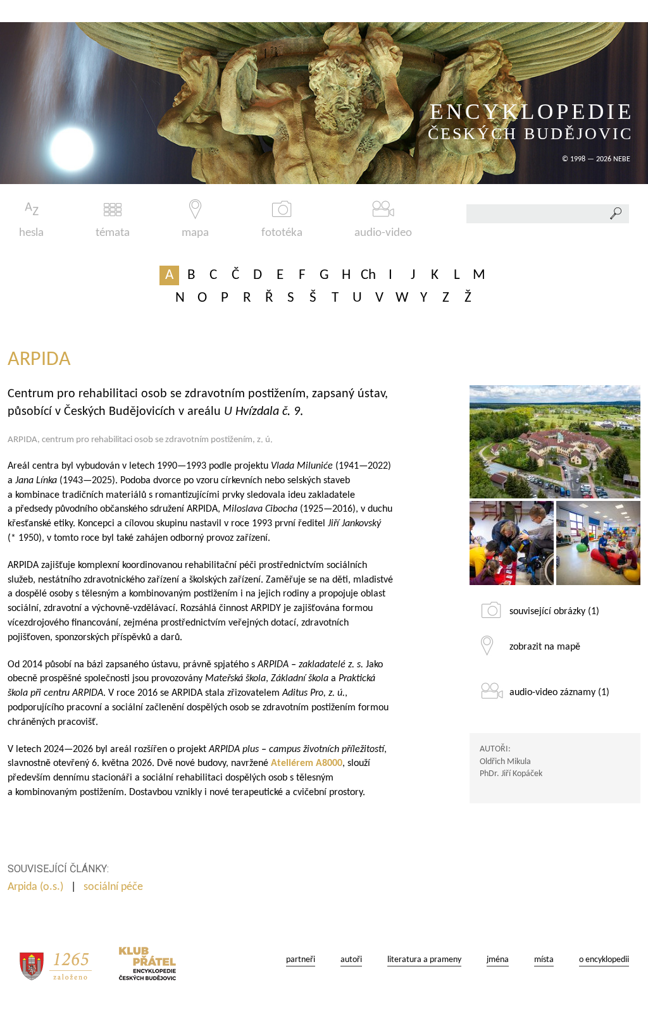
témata (113, 233)
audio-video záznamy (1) (559, 693)
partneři (300, 960)
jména (498, 960)
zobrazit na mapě (544, 647)
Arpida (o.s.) (35, 887)
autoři (351, 960)
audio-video (383, 233)
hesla (31, 233)
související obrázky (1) (554, 612)
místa (544, 960)
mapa (195, 233)
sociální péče (115, 887)
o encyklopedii (604, 960)
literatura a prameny (424, 960)
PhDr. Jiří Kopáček (511, 774)
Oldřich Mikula (505, 762)
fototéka (281, 233)
